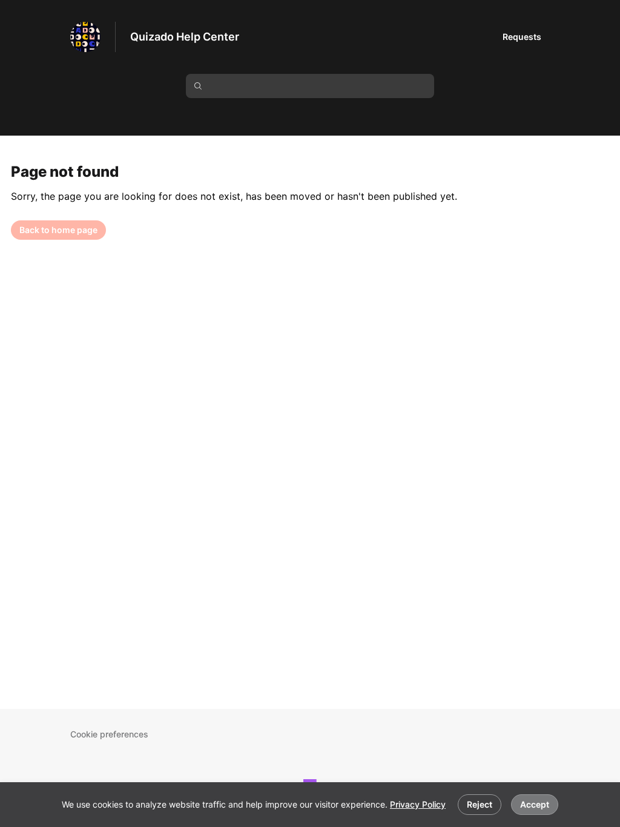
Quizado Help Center (184, 36)
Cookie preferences (109, 734)
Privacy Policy (418, 804)
